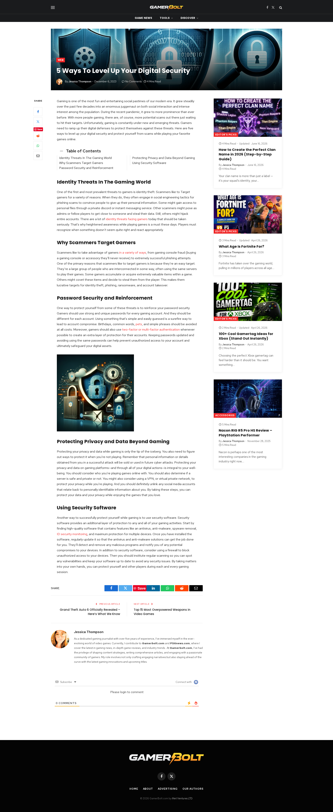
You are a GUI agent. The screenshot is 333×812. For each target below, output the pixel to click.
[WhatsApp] (38, 145)
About (148, 788)
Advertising (168, 788)
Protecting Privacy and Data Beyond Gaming (163, 158)
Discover (188, 18)
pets (139, 324)
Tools (165, 18)
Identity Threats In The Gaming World (85, 158)
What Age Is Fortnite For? (241, 246)
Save (39, 129)
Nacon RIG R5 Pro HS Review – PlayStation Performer (245, 432)
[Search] (280, 7)
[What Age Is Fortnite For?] (248, 214)
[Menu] (53, 7)
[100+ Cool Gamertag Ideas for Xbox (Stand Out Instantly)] (248, 302)
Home (134, 788)
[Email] (38, 155)
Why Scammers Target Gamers (81, 163)
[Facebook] (38, 111)
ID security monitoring (72, 534)
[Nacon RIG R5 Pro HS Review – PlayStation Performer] (248, 398)
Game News (143, 18)
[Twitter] (38, 121)
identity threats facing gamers (127, 219)
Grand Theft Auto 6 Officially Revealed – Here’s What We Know (90, 612)
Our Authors (193, 788)
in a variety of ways (132, 252)
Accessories (225, 415)
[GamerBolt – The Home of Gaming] (166, 7)
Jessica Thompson (79, 81)
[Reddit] (38, 135)
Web (60, 60)
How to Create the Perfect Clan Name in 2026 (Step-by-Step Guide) (247, 154)
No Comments (133, 81)
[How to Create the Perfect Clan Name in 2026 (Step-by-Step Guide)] (248, 118)
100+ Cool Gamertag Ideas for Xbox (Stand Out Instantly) (246, 336)
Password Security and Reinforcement (86, 168)
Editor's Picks (226, 134)
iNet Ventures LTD (182, 798)
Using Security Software (149, 163)
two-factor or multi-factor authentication (151, 329)
